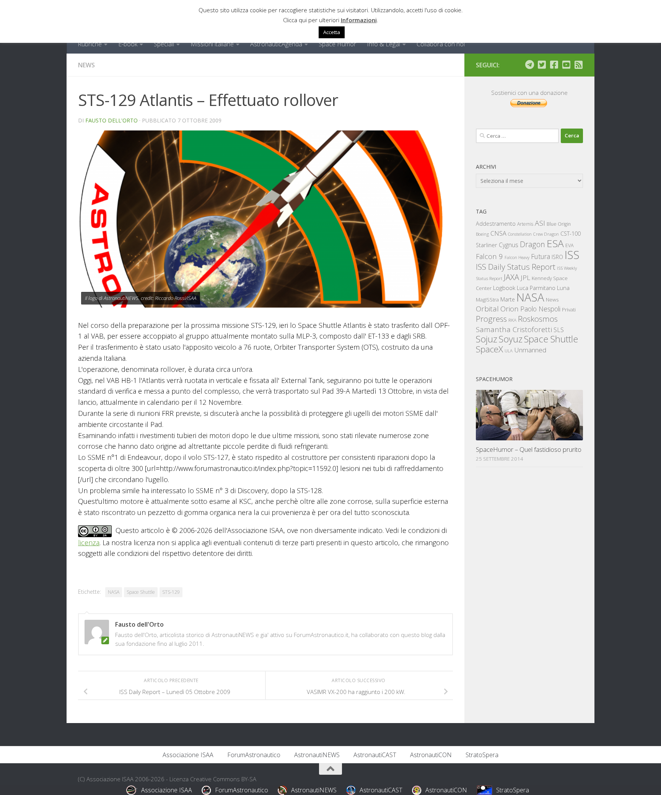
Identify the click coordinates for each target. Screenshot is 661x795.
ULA (509, 351)
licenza (88, 542)
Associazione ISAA (188, 755)
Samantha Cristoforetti (514, 329)
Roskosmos (538, 318)
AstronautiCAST (374, 755)
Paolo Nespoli (540, 308)
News (86, 65)
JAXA (511, 277)
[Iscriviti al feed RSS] (578, 64)
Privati (569, 309)
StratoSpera (482, 755)
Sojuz (486, 338)
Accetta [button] (331, 32)
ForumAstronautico (253, 755)
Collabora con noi (441, 44)
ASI (540, 223)
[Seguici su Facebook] (553, 64)
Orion (509, 309)
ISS (572, 254)
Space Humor (337, 44)
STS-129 (171, 592)
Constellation (520, 234)
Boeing (482, 234)
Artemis (525, 224)
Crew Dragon (546, 234)
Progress (491, 318)
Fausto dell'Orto (111, 120)
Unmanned (530, 349)
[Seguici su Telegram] (529, 64)
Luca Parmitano (536, 288)
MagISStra (487, 299)
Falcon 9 (489, 256)
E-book (127, 44)
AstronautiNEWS (317, 755)
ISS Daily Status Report (515, 266)
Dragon (532, 244)
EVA (569, 245)
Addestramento (496, 223)
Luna (563, 288)
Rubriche (90, 44)
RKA (512, 320)
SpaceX (489, 349)
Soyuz (511, 339)
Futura (540, 256)
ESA (555, 243)
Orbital (487, 309)
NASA (113, 592)
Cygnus (508, 245)
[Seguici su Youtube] (566, 64)
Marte (507, 299)
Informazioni (359, 20)
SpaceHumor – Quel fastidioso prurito (528, 449)
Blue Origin (559, 224)
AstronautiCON (431, 755)
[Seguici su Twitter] (541, 64)
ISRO (557, 257)
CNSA (498, 233)
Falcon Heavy (517, 257)
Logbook (504, 288)
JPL (525, 277)
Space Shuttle (141, 592)
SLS (559, 330)
